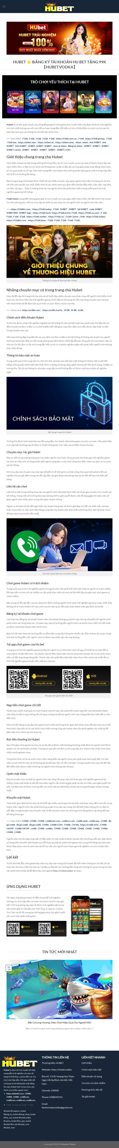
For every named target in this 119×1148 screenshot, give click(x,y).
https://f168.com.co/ (66, 138)
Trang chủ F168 (19, 1105)
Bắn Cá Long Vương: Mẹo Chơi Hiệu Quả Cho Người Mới (59, 1022)
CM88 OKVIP (22, 828)
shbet (78, 142)
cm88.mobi (82, 820)
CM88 (25, 820)
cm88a (49, 828)
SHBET (31, 146)
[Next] (113, 998)
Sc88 (80, 310)
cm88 (33, 828)
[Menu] (4, 6)
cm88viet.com (53, 820)
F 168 (104, 212)
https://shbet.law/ (27, 142)
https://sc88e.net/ (31, 310)
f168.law (12, 142)
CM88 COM (56, 824)
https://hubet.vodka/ (61, 1069)
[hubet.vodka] (59, 6)
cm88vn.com (68, 820)
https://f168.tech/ (42, 212)
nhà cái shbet (59, 146)
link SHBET (95, 142)
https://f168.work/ (61, 212)
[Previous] (6, 998)
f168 (82, 216)
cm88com (24, 1097)
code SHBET (95, 209)
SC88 (67, 310)
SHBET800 (12, 212)
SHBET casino (14, 149)
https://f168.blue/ (37, 220)
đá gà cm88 (22, 824)
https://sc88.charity (52, 310)
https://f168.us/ (56, 216)
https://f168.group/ (95, 138)
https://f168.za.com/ (88, 212)
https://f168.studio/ (37, 216)
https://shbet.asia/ (64, 142)
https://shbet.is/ (46, 142)
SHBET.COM (63, 149)
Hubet (6, 1070)
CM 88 (75, 824)
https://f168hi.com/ (21, 209)
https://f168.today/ (42, 209)
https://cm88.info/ (89, 824)
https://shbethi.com (15, 1093)
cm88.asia (94, 820)
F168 (25, 138)
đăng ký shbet (75, 146)
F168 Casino (72, 216)
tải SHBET (82, 209)
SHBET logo (25, 212)
